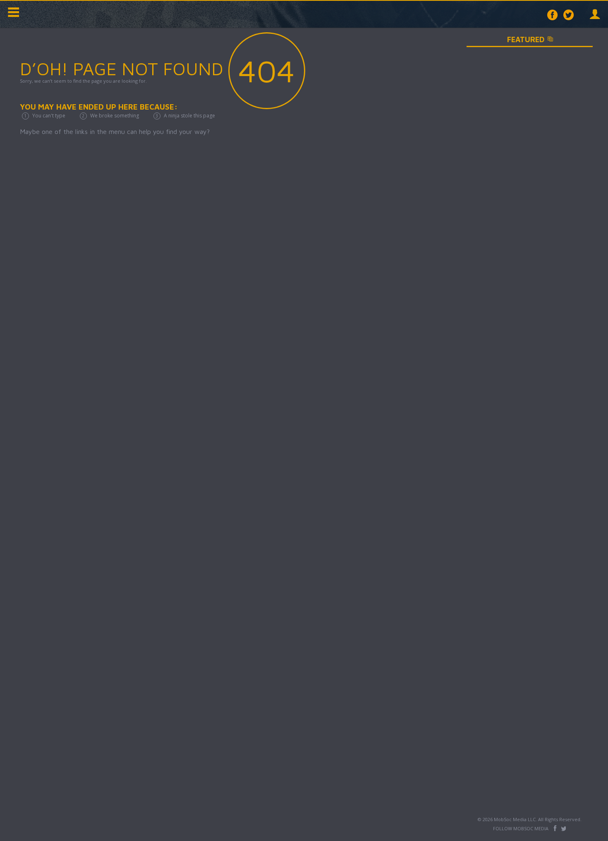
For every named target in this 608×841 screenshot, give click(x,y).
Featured (548, 39)
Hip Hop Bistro (62, 14)
